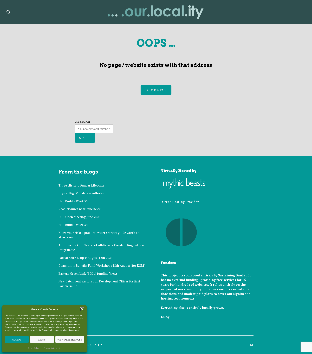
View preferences (69, 339)
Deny (42, 339)
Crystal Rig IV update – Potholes (81, 193)
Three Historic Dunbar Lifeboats (81, 185)
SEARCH (85, 138)
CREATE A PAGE (155, 90)
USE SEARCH (82, 121)
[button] (82, 309)
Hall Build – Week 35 (73, 201)
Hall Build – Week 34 (73, 225)
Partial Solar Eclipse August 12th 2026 (85, 258)
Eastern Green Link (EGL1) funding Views (87, 273)
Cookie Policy (33, 348)
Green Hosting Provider (180, 202)
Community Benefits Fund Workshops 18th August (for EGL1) (101, 265)
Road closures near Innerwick (79, 209)
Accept (16, 339)
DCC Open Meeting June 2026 (79, 217)
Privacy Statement (52, 348)
